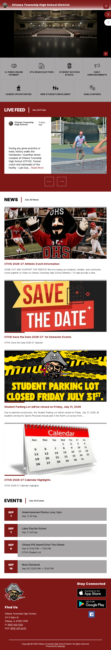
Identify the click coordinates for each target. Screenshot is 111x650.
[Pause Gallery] (106, 54)
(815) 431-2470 (18, 628)
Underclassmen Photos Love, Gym (42, 512)
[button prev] (87, 164)
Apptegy (61, 646)
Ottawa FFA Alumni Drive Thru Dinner (43, 544)
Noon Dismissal (31, 564)
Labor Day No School (34, 528)
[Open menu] (106, 6)
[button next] (97, 164)
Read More (37, 167)
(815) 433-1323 (15, 624)
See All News (32, 199)
